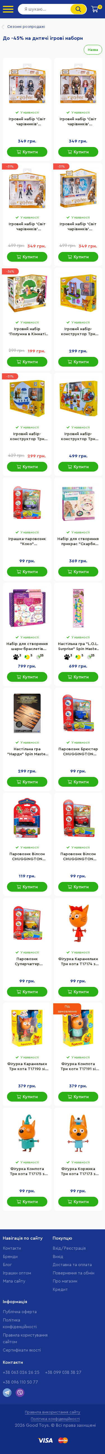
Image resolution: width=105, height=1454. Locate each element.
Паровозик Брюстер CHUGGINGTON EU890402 (78, 752)
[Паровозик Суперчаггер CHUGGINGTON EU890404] (27, 923)
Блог (7, 1265)
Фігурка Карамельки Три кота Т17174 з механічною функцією (78, 962)
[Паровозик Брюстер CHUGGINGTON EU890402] (78, 713)
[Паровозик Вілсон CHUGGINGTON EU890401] (78, 818)
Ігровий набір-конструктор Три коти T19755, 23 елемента (27, 437)
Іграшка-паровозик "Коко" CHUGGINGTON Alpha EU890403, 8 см (27, 542)
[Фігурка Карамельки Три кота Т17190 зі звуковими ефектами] (27, 1028)
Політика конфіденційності (55, 1419)
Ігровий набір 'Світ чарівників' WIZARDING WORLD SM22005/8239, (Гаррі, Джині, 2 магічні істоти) (78, 227)
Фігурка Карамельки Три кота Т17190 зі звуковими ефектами (27, 1067)
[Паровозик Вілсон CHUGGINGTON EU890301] (27, 818)
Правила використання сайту (52, 1412)
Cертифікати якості (22, 1350)
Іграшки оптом (17, 1273)
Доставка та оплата (72, 1265)
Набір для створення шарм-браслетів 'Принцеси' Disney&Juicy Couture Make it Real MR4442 (27, 647)
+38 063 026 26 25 (21, 1372)
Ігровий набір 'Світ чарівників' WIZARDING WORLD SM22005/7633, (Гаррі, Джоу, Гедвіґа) (27, 122)
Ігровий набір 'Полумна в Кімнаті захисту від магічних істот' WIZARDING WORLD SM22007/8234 (27, 332)
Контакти (12, 1248)
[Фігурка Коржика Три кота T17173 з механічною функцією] (78, 1133)
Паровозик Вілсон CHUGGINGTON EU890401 (78, 857)
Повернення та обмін (73, 1273)
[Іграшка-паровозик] (27, 503)
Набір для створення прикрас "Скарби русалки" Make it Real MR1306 (78, 542)
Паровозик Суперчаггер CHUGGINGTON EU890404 (27, 962)
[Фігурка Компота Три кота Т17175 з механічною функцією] (27, 1133)
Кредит (60, 1290)
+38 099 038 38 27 (63, 1372)
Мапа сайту (14, 1281)
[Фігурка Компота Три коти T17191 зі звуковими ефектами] (78, 1028)
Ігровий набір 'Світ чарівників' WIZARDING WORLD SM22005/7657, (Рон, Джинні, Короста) (27, 227)
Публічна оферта (20, 1312)
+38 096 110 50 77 (20, 1382)
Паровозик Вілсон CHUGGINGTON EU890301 (27, 857)
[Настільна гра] (78, 608)
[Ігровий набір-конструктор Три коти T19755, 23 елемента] (27, 398)
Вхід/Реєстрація (69, 1248)
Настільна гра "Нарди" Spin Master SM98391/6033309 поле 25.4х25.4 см (27, 752)
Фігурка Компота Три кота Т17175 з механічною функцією (27, 1172)
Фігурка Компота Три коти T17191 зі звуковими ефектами (78, 1067)
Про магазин (65, 1281)
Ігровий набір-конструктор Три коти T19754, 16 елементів (78, 332)
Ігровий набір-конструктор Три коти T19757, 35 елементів (78, 437)
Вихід (58, 1257)
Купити (30, 152)
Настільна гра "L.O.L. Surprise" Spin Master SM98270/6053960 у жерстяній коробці (78, 647)
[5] (27, 657)
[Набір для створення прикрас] (78, 503)
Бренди (10, 1257)
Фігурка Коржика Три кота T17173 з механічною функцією (78, 1172)
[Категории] (8, 9)
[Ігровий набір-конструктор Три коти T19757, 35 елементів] (78, 398)
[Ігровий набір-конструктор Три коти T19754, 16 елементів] (78, 293)
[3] (16, 657)
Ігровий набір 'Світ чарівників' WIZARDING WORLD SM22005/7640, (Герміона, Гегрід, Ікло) (78, 122)
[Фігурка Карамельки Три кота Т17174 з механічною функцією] (78, 923)
